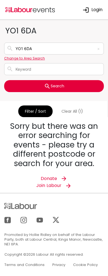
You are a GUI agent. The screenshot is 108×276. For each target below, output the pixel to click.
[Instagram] (23, 219)
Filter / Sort (35, 111)
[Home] (30, 9)
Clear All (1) (72, 111)
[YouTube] (40, 219)
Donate (49, 178)
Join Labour (49, 185)
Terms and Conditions (24, 264)
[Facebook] (7, 219)
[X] (56, 219)
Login (96, 9)
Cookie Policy (85, 264)
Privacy (58, 264)
